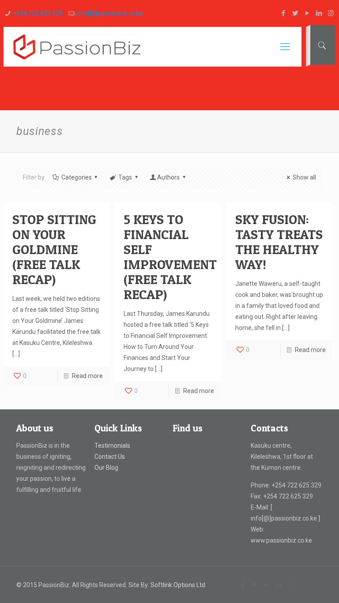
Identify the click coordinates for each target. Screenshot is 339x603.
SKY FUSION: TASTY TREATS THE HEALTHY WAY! (279, 241)
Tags (125, 177)
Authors (168, 177)
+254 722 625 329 (38, 13)
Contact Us (109, 456)
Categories (76, 177)
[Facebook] (283, 13)
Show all (304, 177)
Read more (87, 375)
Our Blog (106, 467)
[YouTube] (307, 13)
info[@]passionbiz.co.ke (110, 13)
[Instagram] (330, 13)
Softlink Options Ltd (178, 584)
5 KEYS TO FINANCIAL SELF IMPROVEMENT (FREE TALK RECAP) (170, 256)
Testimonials (112, 445)
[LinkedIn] (319, 13)
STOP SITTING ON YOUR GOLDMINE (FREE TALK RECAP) (54, 249)
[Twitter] (295, 13)
